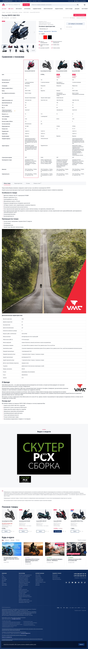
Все (3, 540)
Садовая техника (37, 8)
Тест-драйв (4, 579)
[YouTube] (72, 582)
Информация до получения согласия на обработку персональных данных (24, 584)
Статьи (17, 540)
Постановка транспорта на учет (25, 600)
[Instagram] (75, 582)
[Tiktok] (85, 582)
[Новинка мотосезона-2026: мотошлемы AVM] (76, 554)
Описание (41, 31)
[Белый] (41, 37)
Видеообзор (54, 31)
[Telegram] (66, 582)
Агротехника (27, 8)
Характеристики (47, 31)
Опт (2, 575)
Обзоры (12, 540)
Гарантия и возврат (23, 592)
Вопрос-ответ (37, 183)
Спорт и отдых (68, 8)
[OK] (82, 582)
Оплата (20, 587)
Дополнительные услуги (24, 590)
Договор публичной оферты (24, 595)
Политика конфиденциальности (25, 575)
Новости (7, 540)
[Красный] (45, 37)
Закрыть (81, 644)
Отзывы (28, 183)
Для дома (77, 8)
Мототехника (55, 575)
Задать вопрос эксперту (80, 15)
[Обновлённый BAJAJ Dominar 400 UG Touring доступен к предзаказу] (33, 554)
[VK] (78, 582)
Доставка (21, 586)
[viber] (69, 582)
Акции (4, 8)
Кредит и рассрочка (23, 589)
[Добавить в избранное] (12, 531)
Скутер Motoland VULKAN (24, 521)
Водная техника (59, 8)
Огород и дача (39, 577)
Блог (3, 582)
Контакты (4, 577)
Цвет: (41, 33)
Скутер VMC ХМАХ (58, 521)
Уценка (11, 8)
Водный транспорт (39, 579)
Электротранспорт (48, 8)
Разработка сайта (78, 610)
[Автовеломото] (11, 4)
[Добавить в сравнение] (14, 531)
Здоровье (38, 583)
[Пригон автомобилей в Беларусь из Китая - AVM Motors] (55, 554)
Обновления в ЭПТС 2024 (24, 602)
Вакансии (4, 580)
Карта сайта (4, 585)
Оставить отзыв (22, 593)
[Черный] (50, 37)
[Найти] (77, 4)
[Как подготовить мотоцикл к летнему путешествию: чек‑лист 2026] (11, 554)
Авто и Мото (38, 575)
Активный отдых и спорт (41, 582)
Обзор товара (7, 183)
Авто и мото (19, 8)
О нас (3, 576)
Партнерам (4, 583)
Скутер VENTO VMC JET (41, 521)
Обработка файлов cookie (24, 599)
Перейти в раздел (82, 540)
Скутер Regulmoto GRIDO (7, 521)
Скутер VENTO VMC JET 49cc (77, 521)
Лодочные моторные (56, 579)
